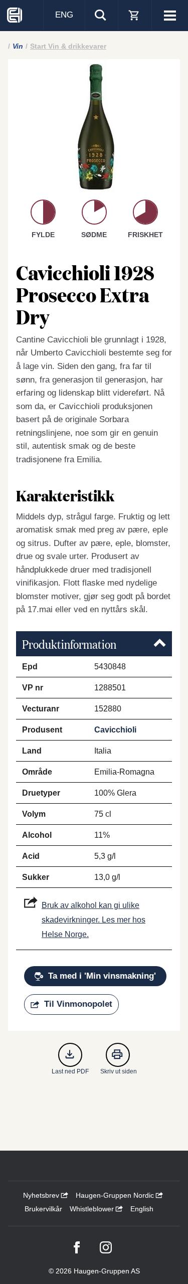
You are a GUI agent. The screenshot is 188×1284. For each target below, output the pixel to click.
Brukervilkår (43, 1209)
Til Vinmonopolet (78, 1004)
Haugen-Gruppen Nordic (116, 1195)
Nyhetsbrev (42, 1195)
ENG (64, 15)
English (141, 1209)
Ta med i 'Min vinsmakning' (102, 976)
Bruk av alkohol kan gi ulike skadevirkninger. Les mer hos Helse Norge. (93, 920)
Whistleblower (93, 1209)
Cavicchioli (115, 729)
